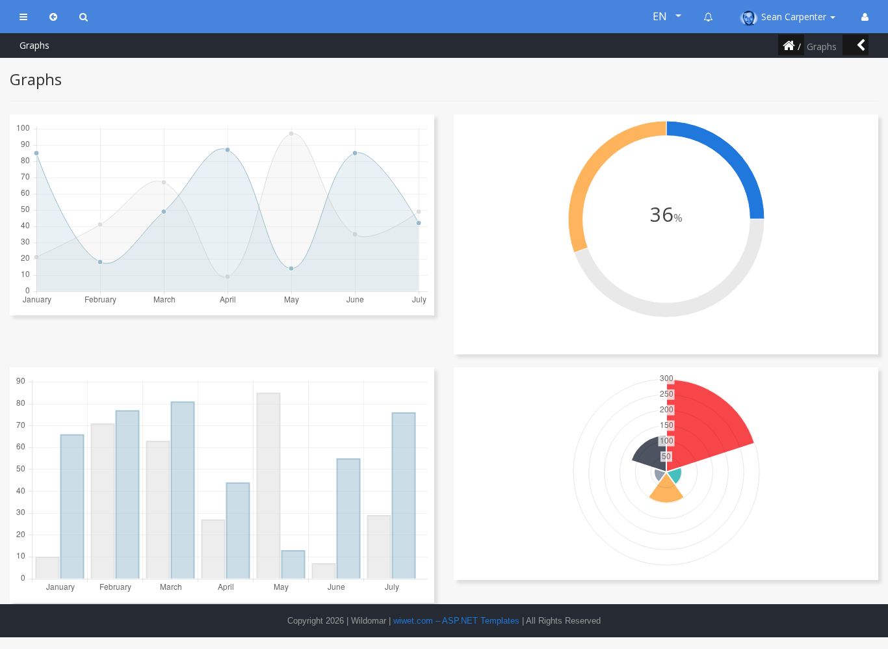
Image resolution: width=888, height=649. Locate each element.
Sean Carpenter (794, 16)
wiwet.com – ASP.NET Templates (456, 621)
